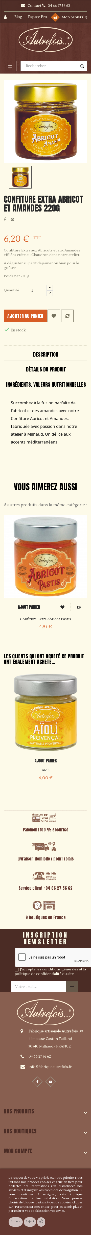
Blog (18, 17)
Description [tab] (45, 354)
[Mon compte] (8, 17)
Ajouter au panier (25, 316)
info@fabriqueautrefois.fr (50, 1067)
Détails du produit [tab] (46, 369)
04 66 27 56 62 (40, 1056)
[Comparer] (67, 316)
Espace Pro (37, 17)
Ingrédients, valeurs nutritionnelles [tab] (46, 384)
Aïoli (46, 770)
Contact (35, 6)
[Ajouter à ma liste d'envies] (54, 316)
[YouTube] (50, 1082)
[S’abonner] (72, 986)
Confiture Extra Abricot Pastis (45, 619)
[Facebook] (37, 1082)
